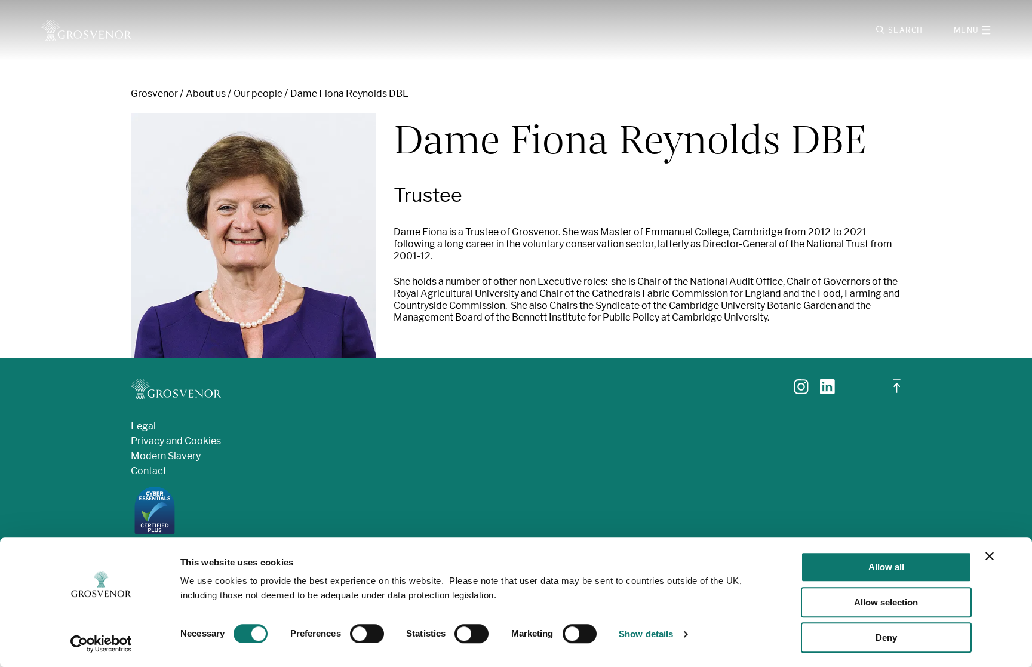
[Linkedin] (827, 390)
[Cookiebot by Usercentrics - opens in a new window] (101, 644)
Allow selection (886, 602)
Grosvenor (154, 93)
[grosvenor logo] (176, 389)
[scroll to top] (897, 390)
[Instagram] (801, 390)
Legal (143, 426)
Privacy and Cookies (176, 441)
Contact (149, 471)
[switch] (367, 633)
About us (206, 93)
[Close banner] (989, 556)
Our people (258, 93)
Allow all (886, 567)
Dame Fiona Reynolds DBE (349, 93)
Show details (646, 634)
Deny (886, 637)
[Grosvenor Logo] (86, 30)
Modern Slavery (166, 456)
